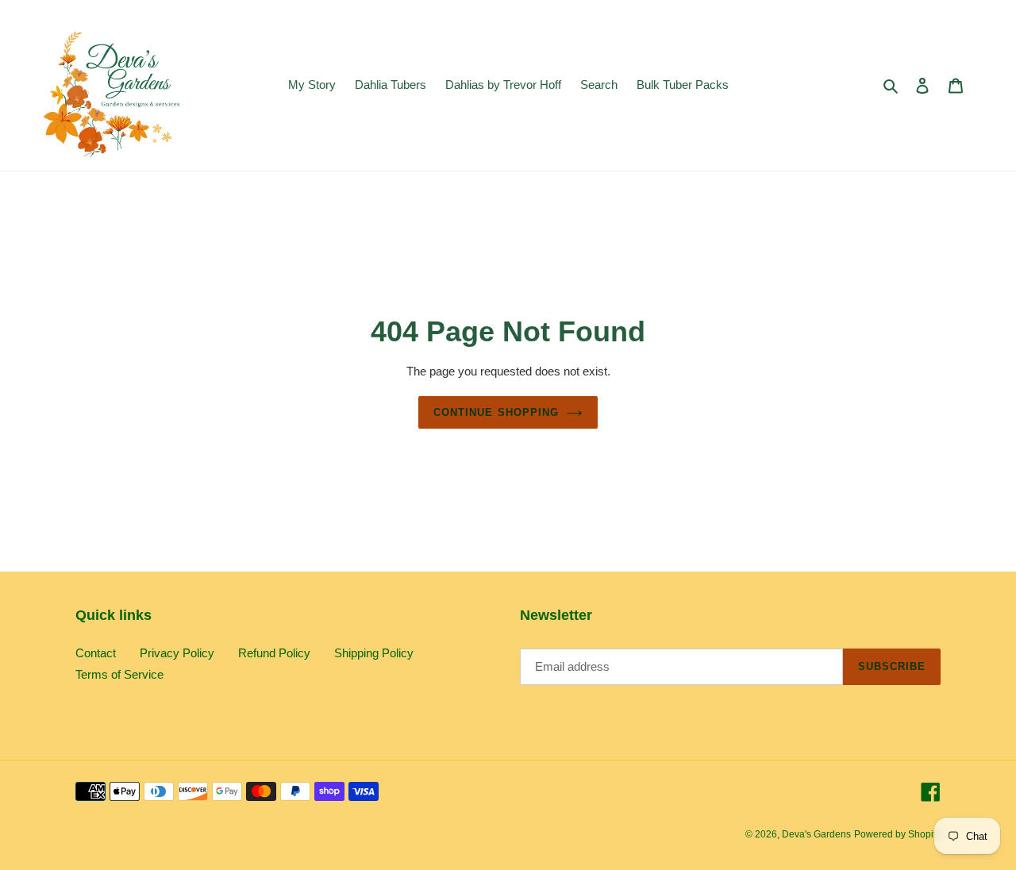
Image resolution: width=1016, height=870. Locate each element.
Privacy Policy (177, 653)
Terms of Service (119, 674)
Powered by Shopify (897, 834)
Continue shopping (496, 412)
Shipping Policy (374, 653)
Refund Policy (274, 653)
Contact (95, 653)
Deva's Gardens (816, 834)
